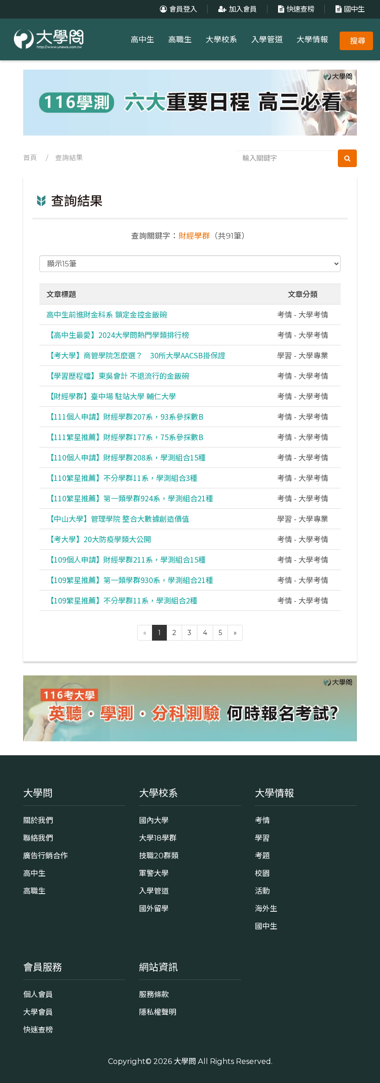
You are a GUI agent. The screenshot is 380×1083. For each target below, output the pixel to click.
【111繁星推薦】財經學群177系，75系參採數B (124, 436)
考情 (262, 820)
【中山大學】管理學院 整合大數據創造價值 (117, 518)
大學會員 (38, 1012)
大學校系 (221, 39)
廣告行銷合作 (45, 855)
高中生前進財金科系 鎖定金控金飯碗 (106, 314)
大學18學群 (158, 838)
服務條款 (154, 994)
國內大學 (154, 820)
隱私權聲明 (157, 1012)
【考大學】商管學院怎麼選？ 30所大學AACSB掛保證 (135, 355)
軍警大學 (154, 873)
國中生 (354, 9)
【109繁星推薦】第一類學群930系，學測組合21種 (129, 579)
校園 (262, 873)
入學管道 (267, 39)
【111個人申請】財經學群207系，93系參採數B (124, 416)
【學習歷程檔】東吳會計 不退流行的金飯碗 (117, 375)
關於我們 (38, 820)
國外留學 (154, 908)
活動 (262, 890)
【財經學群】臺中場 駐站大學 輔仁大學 (111, 396)
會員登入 (183, 9)
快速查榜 (300, 9)
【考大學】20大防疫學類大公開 (98, 539)
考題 (262, 855)
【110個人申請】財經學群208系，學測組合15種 (126, 457)
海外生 (266, 908)
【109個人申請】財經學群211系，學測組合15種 (126, 559)
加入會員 (243, 9)
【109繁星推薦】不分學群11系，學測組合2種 (121, 600)
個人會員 (38, 994)
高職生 (180, 39)
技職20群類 (158, 855)
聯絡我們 (38, 838)
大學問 (185, 1061)
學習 (262, 838)
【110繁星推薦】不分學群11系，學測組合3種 (121, 477)
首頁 (30, 158)
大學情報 (312, 39)
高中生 (142, 39)
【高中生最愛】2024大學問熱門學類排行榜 (117, 334)
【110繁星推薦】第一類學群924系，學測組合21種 (129, 498)
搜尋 (358, 40)
